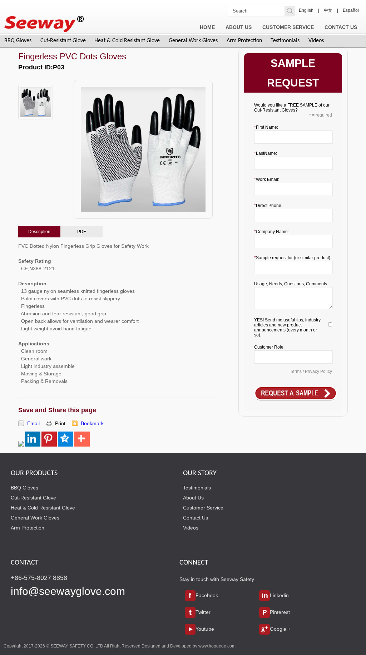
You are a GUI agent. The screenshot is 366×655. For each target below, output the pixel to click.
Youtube (205, 629)
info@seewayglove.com (68, 591)
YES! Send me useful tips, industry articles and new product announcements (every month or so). (287, 327)
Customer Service (203, 508)
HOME (207, 27)
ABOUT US (239, 27)
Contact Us (195, 518)
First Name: (267, 127)
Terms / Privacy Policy (311, 371)
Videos (316, 41)
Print (60, 423)
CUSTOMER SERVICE (288, 27)
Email (33, 423)
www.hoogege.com (217, 646)
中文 (328, 10)
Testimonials (285, 41)
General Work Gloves (193, 41)
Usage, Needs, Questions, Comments (290, 283)
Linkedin (279, 595)
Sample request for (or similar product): (293, 257)
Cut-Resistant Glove (63, 41)
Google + (280, 629)
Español (351, 10)
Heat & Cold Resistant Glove (127, 41)
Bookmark (92, 423)
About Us (193, 498)
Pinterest (280, 612)
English (306, 10)
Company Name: (272, 231)
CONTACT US (341, 27)
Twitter (203, 612)
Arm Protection (244, 41)
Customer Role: (269, 347)
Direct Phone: (269, 205)
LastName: (266, 153)
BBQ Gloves (17, 41)
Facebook (207, 595)
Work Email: (267, 179)
